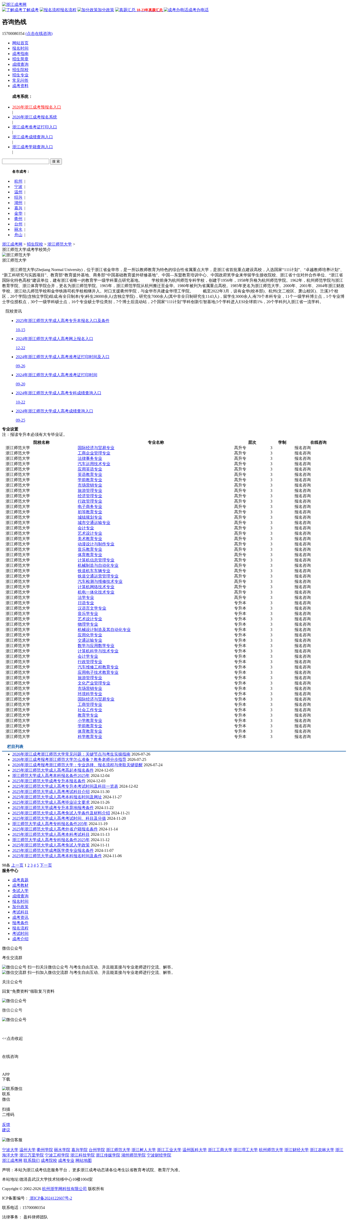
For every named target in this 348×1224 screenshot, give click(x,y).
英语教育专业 (90, 474)
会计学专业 (88, 656)
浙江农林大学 (322, 1150)
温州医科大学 (194, 1150)
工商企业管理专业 (94, 453)
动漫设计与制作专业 (96, 544)
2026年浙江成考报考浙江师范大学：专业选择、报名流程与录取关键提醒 (77, 765)
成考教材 (20, 885)
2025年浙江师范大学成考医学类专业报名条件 (53, 850)
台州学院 (97, 1150)
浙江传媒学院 (108, 1155)
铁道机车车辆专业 (94, 571)
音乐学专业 (88, 613)
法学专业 (86, 597)
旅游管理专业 (90, 490)
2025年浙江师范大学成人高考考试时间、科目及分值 (59, 818)
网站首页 (20, 43)
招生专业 (20, 75)
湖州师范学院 (133, 1155)
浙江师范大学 (59, 244)
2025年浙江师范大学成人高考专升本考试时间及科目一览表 (65, 786)
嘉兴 (18, 208)
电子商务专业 (90, 506)
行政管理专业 (90, 501)
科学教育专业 (90, 736)
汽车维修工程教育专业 (98, 667)
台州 (18, 224)
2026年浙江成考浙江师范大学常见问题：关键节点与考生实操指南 (71, 754)
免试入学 (20, 891)
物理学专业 (88, 624)
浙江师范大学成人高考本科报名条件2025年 (51, 775)
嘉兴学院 (79, 1150)
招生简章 (20, 59)
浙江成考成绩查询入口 (32, 137)
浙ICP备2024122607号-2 (50, 1198)
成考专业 (66, 1160)
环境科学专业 (90, 694)
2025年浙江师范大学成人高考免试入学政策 (51, 845)
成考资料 (20, 86)
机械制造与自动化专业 (98, 565)
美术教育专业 (90, 538)
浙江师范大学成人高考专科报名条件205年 (50, 824)
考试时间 (20, 933)
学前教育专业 (90, 480)
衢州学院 (45, 1150)
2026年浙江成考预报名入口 (36, 107)
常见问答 (20, 80)
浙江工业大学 (169, 1150)
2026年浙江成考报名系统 (34, 117)
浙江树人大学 (143, 1150)
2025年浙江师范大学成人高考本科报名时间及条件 (57, 856)
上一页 (17, 865)
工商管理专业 (90, 704)
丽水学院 (62, 1150)
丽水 (18, 229)
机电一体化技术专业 (96, 592)
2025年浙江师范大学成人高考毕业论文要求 (51, 802)
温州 (18, 192)
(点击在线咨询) (38, 33)
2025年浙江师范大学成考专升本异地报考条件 (53, 807)
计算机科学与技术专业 (98, 651)
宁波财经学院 (159, 1155)
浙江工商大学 (220, 1150)
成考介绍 (20, 939)
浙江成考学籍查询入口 (32, 147)
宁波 (18, 186)
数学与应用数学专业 (96, 645)
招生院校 (20, 70)
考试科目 (20, 912)
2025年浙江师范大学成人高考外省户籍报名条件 (55, 829)
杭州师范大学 (271, 1150)
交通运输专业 (90, 640)
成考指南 (20, 53)
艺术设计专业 (90, 533)
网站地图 (83, 1160)
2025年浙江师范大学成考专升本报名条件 (49, 781)
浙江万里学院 (31, 1155)
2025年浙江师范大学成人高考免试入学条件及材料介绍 (61, 813)
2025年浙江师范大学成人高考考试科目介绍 (51, 791)
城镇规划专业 (90, 517)
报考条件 (20, 923)
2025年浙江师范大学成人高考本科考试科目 (51, 834)
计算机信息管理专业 (96, 560)
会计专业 (86, 528)
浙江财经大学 (296, 1150)
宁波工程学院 (57, 1155)
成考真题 (20, 880)
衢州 (18, 219)
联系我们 (31, 1160)
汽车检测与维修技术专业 (100, 581)
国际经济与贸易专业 (96, 448)
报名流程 (20, 928)
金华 (18, 213)
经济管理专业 (90, 496)
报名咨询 (303, 448)
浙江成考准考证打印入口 (34, 127)
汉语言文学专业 (92, 608)
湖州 (18, 202)
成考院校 (49, 1160)
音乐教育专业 (90, 549)
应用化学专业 (90, 635)
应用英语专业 (90, 469)
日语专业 (86, 603)
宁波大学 (10, 1150)
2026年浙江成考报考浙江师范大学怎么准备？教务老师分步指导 (69, 759)
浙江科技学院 (82, 1155)
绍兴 (18, 197)
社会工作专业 (90, 710)
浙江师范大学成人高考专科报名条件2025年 (51, 840)
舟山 (18, 235)
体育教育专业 (90, 555)
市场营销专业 (90, 485)
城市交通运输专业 (94, 522)
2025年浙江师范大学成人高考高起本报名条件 (53, 770)
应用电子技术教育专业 (98, 672)
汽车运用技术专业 (94, 464)
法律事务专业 (90, 458)
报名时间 (20, 48)
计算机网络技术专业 (96, 587)
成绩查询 (20, 64)
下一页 (46, 865)
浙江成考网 (12, 244)
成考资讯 (20, 917)
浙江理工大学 (245, 1150)
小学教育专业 (90, 720)
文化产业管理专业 (94, 683)
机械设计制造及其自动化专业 (104, 629)
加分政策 (20, 907)
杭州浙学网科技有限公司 (64, 1189)
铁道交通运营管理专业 (98, 576)
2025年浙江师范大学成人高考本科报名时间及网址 (57, 797)
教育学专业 (88, 715)
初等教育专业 (90, 512)
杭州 (18, 181)
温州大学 (27, 1150)
